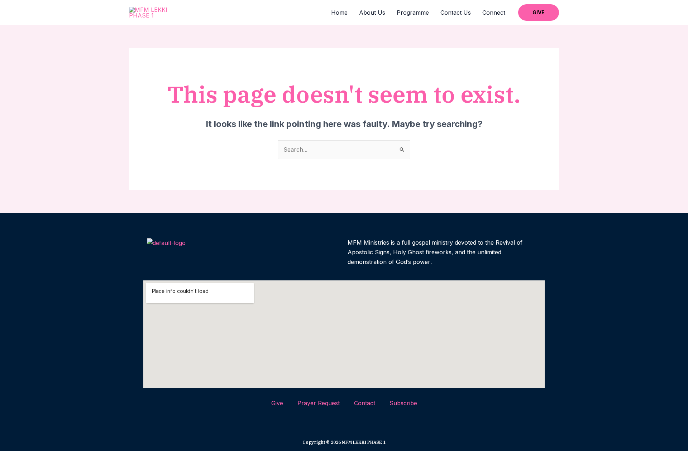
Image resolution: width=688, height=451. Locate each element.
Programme (413, 12)
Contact (364, 403)
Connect (493, 12)
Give (277, 403)
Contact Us (455, 12)
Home (339, 12)
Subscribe (403, 403)
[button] (538, 12)
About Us (372, 12)
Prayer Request (318, 403)
